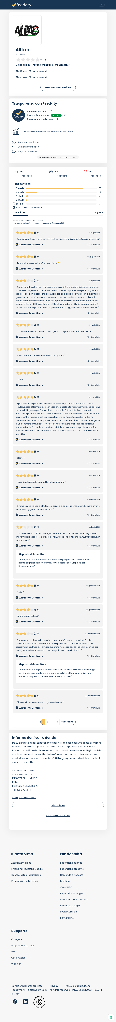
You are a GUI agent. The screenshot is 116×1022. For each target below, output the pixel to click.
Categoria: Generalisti (24, 797)
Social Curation (68, 911)
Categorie (16, 939)
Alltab (22, 49)
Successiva (67, 721)
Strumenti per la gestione (74, 899)
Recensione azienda (71, 862)
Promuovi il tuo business (24, 881)
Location (65, 881)
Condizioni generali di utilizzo (27, 986)
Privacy (54, 986)
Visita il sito (58, 805)
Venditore (20, 212)
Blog (13, 951)
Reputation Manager (71, 893)
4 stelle (20, 192)
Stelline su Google (70, 905)
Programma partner (22, 945)
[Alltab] (27, 30)
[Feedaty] (21, 5)
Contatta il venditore (58, 815)
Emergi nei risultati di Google (27, 869)
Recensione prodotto (72, 869)
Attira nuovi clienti (21, 862)
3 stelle (20, 196)
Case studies (18, 957)
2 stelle (20, 200)
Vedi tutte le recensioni (29, 207)
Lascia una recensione (58, 87)
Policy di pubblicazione (78, 986)
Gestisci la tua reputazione (26, 875)
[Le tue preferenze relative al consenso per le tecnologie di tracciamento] (111, 1017)
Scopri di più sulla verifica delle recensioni (57, 157)
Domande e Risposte (71, 875)
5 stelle (20, 188)
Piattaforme (67, 918)
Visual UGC (66, 887)
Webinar (16, 963)
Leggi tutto (28, 762)
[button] (58, 132)
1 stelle (19, 203)
